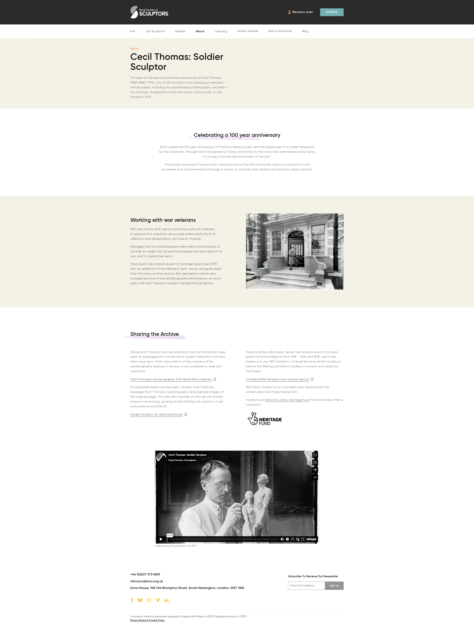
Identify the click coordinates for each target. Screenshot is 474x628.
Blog (305, 31)
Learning (221, 31)
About (200, 31)
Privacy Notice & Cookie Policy (147, 620)
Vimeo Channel (247, 31)
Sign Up (334, 585)
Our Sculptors (155, 31)
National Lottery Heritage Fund (287, 400)
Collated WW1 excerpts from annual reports (277, 379)
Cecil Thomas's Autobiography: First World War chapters (171, 379)
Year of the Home (280, 31)
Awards (180, 31)
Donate (332, 12)
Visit (132, 31)
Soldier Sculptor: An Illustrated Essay (156, 414)
